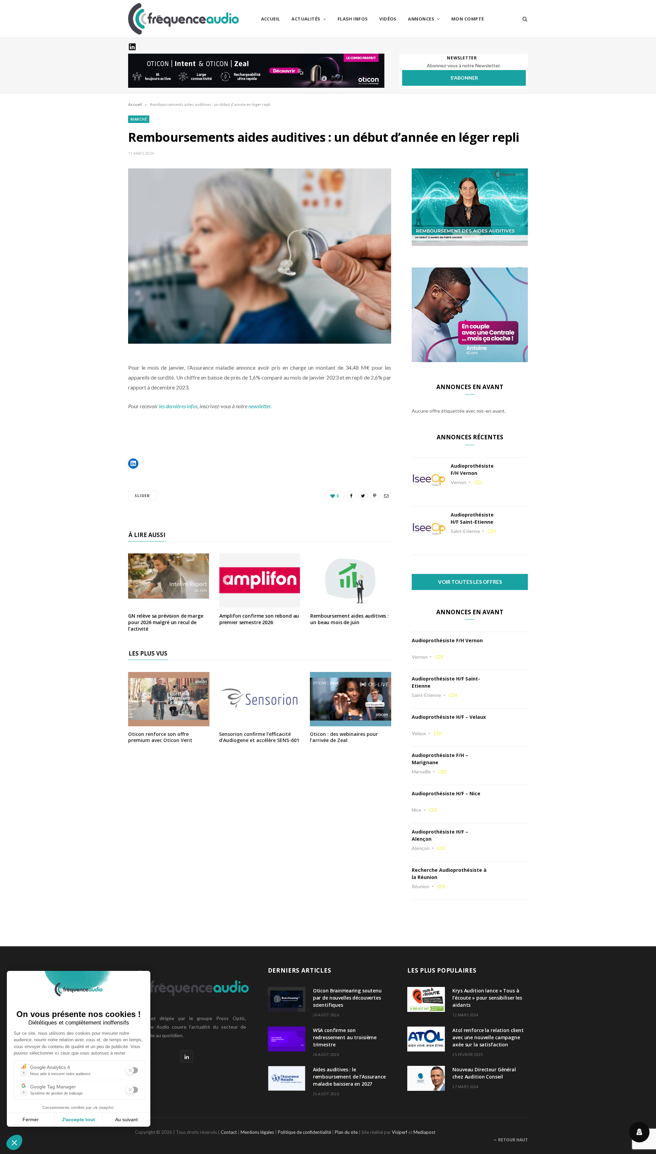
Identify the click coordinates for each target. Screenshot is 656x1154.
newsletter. (260, 406)
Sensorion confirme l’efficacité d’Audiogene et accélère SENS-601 (259, 737)
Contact (229, 1132)
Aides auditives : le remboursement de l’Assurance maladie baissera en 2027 (349, 1076)
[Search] (522, 18)
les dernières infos (178, 406)
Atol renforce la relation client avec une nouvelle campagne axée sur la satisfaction (488, 1037)
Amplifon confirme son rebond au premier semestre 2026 (259, 619)
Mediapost (424, 1132)
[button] (133, 463)
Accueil (270, 19)
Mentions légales (257, 1132)
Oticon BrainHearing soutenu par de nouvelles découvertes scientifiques (347, 997)
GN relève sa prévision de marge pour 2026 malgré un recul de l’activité (165, 622)
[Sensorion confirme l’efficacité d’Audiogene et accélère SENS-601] (259, 722)
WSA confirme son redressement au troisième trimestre (345, 1037)
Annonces (421, 19)
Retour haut (512, 1140)
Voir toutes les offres (470, 582)
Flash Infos (353, 19)
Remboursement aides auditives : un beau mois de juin (349, 619)
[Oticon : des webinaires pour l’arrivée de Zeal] (350, 722)
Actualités (305, 19)
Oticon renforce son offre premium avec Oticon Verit (160, 737)
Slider (142, 495)
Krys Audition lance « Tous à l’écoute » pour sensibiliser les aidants (487, 997)
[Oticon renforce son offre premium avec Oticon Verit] (168, 722)
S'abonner (464, 78)
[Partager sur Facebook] (351, 496)
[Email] (386, 496)
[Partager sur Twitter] (363, 496)
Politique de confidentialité (304, 1132)
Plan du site (346, 1132)
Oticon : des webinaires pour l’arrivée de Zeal (344, 737)
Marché (139, 119)
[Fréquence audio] (183, 19)
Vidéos (388, 19)
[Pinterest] (374, 496)
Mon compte (467, 19)
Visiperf (399, 1132)
